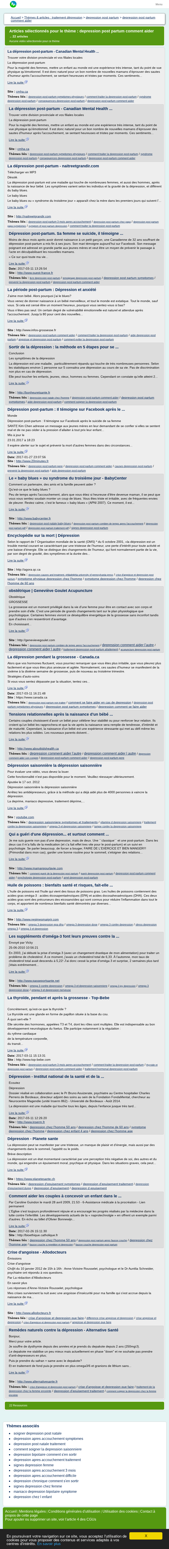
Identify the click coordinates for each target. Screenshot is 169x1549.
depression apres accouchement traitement (47, 1460)
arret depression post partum (81, 877)
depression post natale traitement (39, 1444)
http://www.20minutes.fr (32, 461)
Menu (159, 4)
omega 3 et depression (34, 928)
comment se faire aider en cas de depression (99, 702)
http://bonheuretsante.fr (33, 392)
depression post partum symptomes (129, 278)
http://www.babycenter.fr (34, 518)
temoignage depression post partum (82, 278)
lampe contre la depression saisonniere (117, 826)
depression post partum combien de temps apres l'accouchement (108, 523)
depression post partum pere (45, 466)
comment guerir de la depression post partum (54, 873)
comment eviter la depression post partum (89, 339)
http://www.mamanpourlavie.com (40, 868)
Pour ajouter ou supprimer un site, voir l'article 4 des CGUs (50, 1519)
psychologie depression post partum (39, 877)
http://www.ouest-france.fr (35, 272)
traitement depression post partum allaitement (90, 649)
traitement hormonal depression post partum (111, 1069)
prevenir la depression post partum (29, 282)
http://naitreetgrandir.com (33, 216)
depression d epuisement (89, 1188)
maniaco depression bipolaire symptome (45, 1491)
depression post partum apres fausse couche (102, 1240)
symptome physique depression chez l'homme (50, 578)
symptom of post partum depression (48, 226)
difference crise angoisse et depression (109, 1318)
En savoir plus (49, 1544)
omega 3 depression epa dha (46, 924)
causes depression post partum (133, 466)
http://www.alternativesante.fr (37, 1381)
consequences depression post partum (61, 101)
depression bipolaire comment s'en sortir (45, 1454)
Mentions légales (32, 1511)
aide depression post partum (45, 401)
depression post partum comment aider (110, 101)
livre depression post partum (45, 278)
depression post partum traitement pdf (48, 528)
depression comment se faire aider (122, 706)
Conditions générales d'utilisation (74, 1511)
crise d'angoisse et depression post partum (47, 1322)
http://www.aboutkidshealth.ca (38, 748)
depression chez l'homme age (112, 1131)
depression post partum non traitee (47, 702)
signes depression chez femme (38, 1486)
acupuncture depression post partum (140, 649)
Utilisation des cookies (120, 1511)
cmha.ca (22, 91)
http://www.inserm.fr (31, 1122)
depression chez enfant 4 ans (67, 1131)
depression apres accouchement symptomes (48, 1439)
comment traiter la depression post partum (111, 96)
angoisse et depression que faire (91, 1322)
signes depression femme (34, 1465)
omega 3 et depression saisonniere (70, 826)
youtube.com (25, 817)
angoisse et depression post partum (39, 339)
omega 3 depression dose (81, 924)
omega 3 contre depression (116, 924)
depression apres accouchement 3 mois (45, 1470)
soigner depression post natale (38, 1433)
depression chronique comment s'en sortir (46, 1481)
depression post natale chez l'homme (49, 397)
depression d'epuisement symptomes (54, 1184)
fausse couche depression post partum (96, 1244)
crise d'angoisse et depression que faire (56, 1318)
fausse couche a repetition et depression (51, 1244)
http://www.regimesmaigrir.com (37, 919)
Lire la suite (15, 82)
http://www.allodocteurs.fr (33, 1313)
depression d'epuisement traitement (108, 1184)
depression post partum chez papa (112, 221)
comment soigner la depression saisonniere (48, 1449)
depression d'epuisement (51, 1188)
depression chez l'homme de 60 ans (103, 1127)
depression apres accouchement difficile (45, 1476)
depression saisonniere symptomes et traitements (63, 822)
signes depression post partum (89, 528)
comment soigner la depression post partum (90, 401)
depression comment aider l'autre (128, 645)
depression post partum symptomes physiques (56, 96)
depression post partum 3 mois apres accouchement (59, 221)
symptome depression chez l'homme (110, 578)
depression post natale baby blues (50, 523)
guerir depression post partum (97, 873)
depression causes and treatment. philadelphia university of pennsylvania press (70, 574)
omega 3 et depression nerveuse (51, 990)
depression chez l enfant (33, 1497)
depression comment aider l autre (35, 649)
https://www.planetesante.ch (35, 1179)
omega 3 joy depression (123, 986)
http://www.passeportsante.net (38, 980)
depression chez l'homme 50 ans (53, 1127)
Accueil (11, 1511)
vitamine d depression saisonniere (120, 822)
